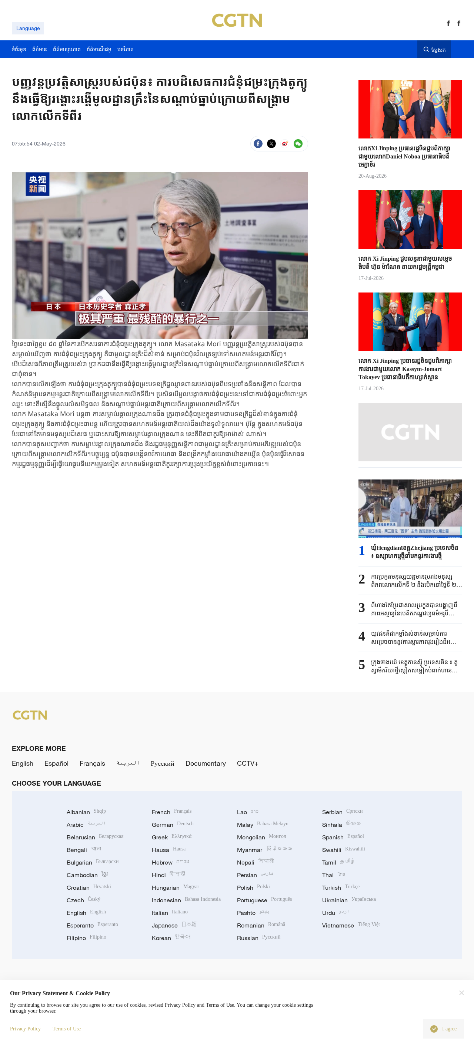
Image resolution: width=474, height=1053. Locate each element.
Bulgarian (93, 862)
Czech (83, 900)
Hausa (169, 849)
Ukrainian (349, 900)
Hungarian (175, 887)
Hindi (168, 875)
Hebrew (170, 862)
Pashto (253, 912)
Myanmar (264, 849)
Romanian (261, 925)
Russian (259, 938)
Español (56, 763)
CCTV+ (247, 763)
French (171, 812)
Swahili (343, 849)
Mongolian (261, 837)
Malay (262, 824)
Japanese (174, 925)
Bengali (84, 849)
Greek (171, 837)
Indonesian (186, 900)
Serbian (342, 812)
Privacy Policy (25, 1029)
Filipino (86, 938)
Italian (170, 912)
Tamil (339, 862)
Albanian (86, 812)
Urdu (335, 912)
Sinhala (341, 824)
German (173, 824)
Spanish (343, 837)
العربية (128, 763)
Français (92, 763)
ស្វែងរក (438, 49)
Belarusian (95, 837)
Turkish (341, 887)
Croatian (89, 887)
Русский (162, 763)
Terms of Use (67, 1029)
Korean (171, 938)
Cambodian (87, 875)
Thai (333, 875)
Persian (255, 875)
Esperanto (92, 925)
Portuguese (264, 900)
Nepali (255, 862)
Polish (253, 887)
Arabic (86, 824)
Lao (247, 812)
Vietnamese (351, 925)
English (22, 763)
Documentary (206, 763)
